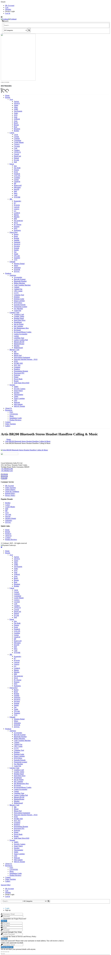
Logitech (17, 213)
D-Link (16, 160)
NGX (16, 222)
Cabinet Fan (18, 289)
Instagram (4, 476)
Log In (7, 13)
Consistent (17, 140)
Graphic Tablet (19, 316)
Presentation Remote (21, 371)
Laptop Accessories (20, 334)
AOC (16, 115)
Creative (17, 150)
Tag (15, 252)
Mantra (16, 215)
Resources (8, 410)
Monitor (16, 346)
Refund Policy (10, 493)
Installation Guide (16, 418)
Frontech (17, 174)
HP (15, 183)
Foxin (16, 172)
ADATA (17, 103)
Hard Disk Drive (19, 320)
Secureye (17, 244)
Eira (15, 166)
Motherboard (18, 348)
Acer (11, 99)
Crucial (16, 154)
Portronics (17, 230)
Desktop (17, 297)
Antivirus (13, 275)
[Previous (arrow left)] (2, 953)
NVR (16, 361)
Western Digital (19, 264)
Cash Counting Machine (22, 285)
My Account (9, 5)
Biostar (16, 125)
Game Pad (17, 310)
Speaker (16, 393)
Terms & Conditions (12, 491)
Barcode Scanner (20, 279)
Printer (16, 377)
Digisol (16, 158)
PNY (15, 228)
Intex (15, 193)
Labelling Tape (19, 338)
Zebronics (17, 267)
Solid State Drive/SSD (21, 383)
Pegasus (16, 226)
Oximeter (17, 367)
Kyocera (17, 205)
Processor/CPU (19, 373)
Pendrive (17, 369)
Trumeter (17, 258)
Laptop (16, 336)
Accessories (18, 277)
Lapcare (16, 207)
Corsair (16, 136)
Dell (15, 162)
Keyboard (17, 330)
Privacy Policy (10, 495)
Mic (15, 351)
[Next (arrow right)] (4, 953)
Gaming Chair (14, 312)
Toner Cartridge (19, 398)
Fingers (16, 170)
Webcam (17, 402)
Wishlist (8, 9)
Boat (15, 127)
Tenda (16, 254)
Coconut (17, 146)
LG (15, 211)
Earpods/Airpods (19, 305)
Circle (16, 135)
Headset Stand (19, 318)
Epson (12, 164)
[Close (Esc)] (2, 951)
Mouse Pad (18, 355)
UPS (15, 400)
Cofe (15, 148)
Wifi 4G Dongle (19, 406)
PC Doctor (17, 224)
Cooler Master (19, 142)
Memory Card (14, 350)
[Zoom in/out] (8, 951)
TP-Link (17, 256)
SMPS (16, 387)
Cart (6, 7)
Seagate (16, 248)
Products (8, 273)
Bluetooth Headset (20, 281)
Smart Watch (18, 391)
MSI (15, 219)
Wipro (16, 265)
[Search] (29, 30)
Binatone (17, 129)
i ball (15, 195)
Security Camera (19, 389)
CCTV (16, 293)
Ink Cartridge (18, 326)
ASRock (17, 119)
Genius (16, 179)
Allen (16, 107)
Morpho (16, 217)
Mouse (16, 353)
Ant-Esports (18, 111)
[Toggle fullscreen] (6, 951)
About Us (8, 408)
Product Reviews (15, 420)
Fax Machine (18, 308)
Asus (15, 121)
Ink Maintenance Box (21, 328)
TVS (15, 260)
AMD (16, 109)
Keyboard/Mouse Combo (22, 332)
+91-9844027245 (7, 471)
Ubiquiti (12, 262)
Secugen (17, 246)
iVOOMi (17, 197)
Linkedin (4, 478)
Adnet (16, 105)
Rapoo (16, 234)
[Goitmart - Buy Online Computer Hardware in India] (8, 19)
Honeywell (17, 185)
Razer (16, 236)
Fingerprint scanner (20, 307)
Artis (15, 117)
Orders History (10, 489)
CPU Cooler (18, 291)
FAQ (11, 412)
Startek (16, 250)
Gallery (7, 426)
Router (16, 381)
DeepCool (17, 156)
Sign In (4, 921)
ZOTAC (17, 271)
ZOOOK (17, 269)
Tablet (16, 396)
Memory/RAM (19, 342)
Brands (7, 97)
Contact (8, 422)
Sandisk (16, 240)
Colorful (17, 138)
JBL (11, 199)
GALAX (17, 176)
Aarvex (16, 101)
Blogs (12, 416)
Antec (16, 113)
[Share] (4, 951)
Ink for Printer (19, 324)
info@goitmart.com (13, 2)
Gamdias (17, 178)
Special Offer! (6, 885)
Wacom (7, 516)
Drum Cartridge (19, 301)
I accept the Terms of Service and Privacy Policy (19, 936)
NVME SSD (18, 363)
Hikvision (17, 187)
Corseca (16, 144)
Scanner (12, 385)
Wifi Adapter (18, 404)
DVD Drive (18, 303)
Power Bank (18, 379)
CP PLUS (17, 152)
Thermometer (18, 394)
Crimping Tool (19, 295)
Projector (17, 375)
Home (7, 95)
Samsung (17, 242)
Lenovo (16, 209)
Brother (16, 131)
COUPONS (14, 414)
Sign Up (4, 938)
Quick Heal (13, 232)
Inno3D (16, 189)
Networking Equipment (22, 357)
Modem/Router (19, 344)
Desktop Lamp (19, 299)
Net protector (18, 221)
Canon (12, 133)
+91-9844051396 (7, 469)
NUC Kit (17, 365)
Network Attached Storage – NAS (25, 359)
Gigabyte (17, 181)
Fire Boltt (17, 168)
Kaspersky (17, 201)
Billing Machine (19, 283)
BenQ (16, 123)
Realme (16, 238)
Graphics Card (19, 314)
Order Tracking (10, 424)
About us (8, 536)
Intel (15, 191)
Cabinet (16, 287)
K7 (15, 203)
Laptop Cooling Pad (21, 340)
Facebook (4, 474)
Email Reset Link (7, 947)
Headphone (18, 322)
